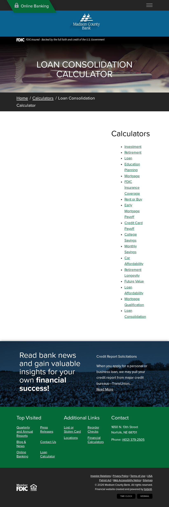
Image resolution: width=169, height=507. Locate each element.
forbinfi (148, 489)
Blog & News (21, 444)
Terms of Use (137, 476)
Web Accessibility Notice (127, 480)
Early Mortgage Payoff (132, 211)
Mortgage (132, 176)
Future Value (134, 281)
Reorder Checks (93, 429)
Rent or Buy (133, 199)
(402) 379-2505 (133, 440)
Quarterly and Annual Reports (24, 431)
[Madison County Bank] (85, 23)
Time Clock (126, 496)
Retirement (132, 152)
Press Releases (46, 429)
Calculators (43, 98)
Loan (128, 158)
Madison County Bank (117, 485)
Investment (132, 147)
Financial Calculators (96, 440)
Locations (71, 438)
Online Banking (22, 454)
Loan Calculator (47, 454)
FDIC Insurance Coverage (132, 188)
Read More (104, 389)
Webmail (144, 496)
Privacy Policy (120, 476)
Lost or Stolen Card (72, 429)
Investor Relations (100, 476)
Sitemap (148, 480)
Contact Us (48, 442)
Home (22, 98)
